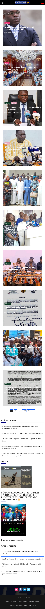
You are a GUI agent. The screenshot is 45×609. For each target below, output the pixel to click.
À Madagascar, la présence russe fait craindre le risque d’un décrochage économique (20, 427)
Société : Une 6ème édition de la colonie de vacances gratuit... (22, 348)
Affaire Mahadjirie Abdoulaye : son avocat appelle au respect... (21, 148)
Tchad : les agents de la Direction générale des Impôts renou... (21, 188)
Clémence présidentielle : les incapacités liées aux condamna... (21, 308)
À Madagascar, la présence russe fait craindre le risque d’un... (19, 28)
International (19, 605)
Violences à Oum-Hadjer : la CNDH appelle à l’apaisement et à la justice (21, 440)
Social (7, 183)
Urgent (19, 601)
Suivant (30, 411)
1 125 (24, 411)
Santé (6, 63)
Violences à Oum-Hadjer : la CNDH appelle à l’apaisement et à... (22, 108)
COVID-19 (13, 601)
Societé (14, 103)
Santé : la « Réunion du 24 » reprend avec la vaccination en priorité (22, 433)
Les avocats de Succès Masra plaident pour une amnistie (22, 228)
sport (30, 605)
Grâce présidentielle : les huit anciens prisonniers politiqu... (19, 268)
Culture (37, 601)
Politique (7, 103)
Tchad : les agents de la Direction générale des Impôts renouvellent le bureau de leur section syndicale (22, 455)
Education (31, 601)
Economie (12, 605)
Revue (34, 605)
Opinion (7, 23)
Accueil (7, 601)
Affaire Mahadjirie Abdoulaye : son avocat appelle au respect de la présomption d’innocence (22, 447)
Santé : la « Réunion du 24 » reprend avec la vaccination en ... (21, 68)
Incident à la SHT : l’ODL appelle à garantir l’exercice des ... (21, 388)
